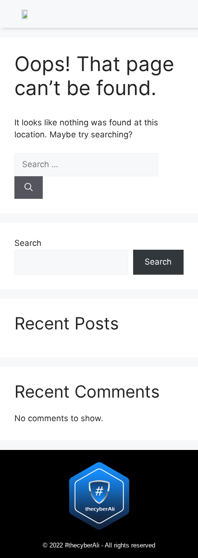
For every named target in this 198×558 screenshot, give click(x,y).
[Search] (28, 187)
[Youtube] (188, 15)
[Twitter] (162, 15)
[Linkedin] (149, 15)
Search (27, 243)
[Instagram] (175, 15)
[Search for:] (86, 164)
